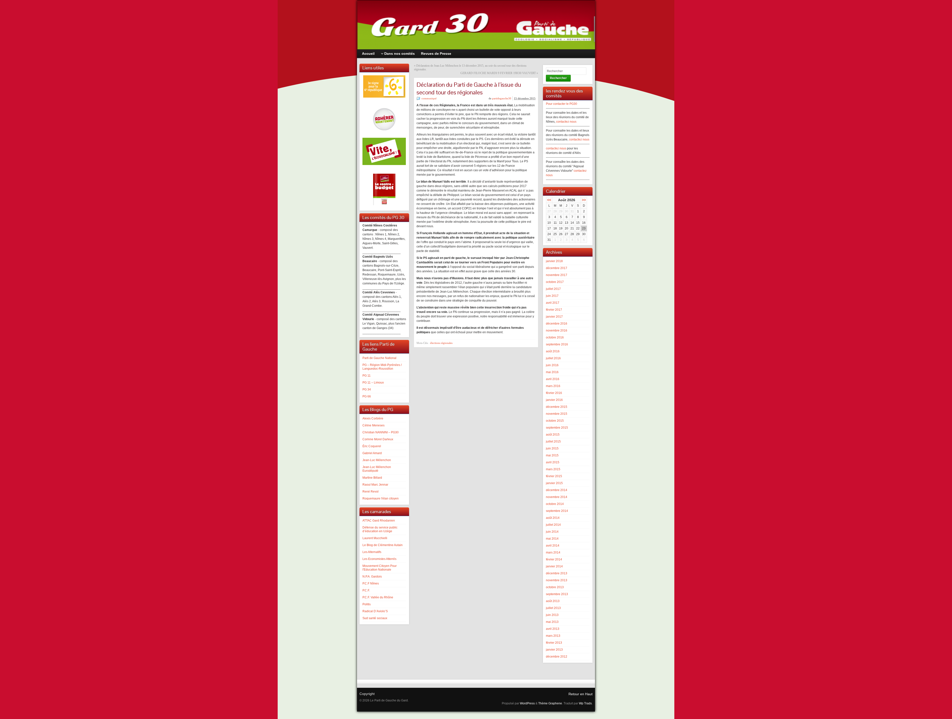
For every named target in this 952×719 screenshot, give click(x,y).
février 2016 (554, 393)
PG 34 (366, 389)
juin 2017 (552, 296)
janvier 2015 (554, 483)
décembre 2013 (556, 573)
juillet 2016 (553, 358)
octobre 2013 (555, 587)
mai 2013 (552, 622)
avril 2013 (552, 629)
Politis (366, 604)
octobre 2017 (555, 282)
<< (549, 200)
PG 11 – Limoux (373, 382)
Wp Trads (585, 703)
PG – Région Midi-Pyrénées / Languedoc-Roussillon (382, 366)
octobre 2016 (555, 337)
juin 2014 (552, 531)
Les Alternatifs (371, 552)
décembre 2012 (556, 656)
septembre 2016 (557, 344)
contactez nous (566, 121)
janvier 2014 (554, 566)
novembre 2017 (556, 275)
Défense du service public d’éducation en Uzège (379, 529)
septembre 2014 (557, 511)
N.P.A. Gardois (372, 576)
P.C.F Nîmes (370, 583)
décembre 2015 (556, 407)
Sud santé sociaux (374, 618)
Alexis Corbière (372, 418)
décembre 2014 (556, 490)
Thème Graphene (550, 703)
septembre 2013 (557, 594)
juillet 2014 (553, 524)
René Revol (370, 491)
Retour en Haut (580, 694)
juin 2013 (552, 615)
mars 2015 (553, 469)
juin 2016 (552, 365)
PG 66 (366, 396)
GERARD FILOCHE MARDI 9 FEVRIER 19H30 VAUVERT (498, 73)
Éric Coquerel (371, 446)
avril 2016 (552, 379)
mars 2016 (553, 386)
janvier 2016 (554, 400)
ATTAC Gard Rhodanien (378, 520)
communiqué (429, 98)
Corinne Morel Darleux (377, 439)
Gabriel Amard (372, 453)
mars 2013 (553, 635)
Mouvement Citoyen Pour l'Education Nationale (379, 567)
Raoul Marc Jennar (375, 484)
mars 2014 (553, 552)
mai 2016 (552, 372)
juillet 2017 (553, 289)
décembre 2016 (556, 323)
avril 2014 (552, 545)
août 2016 (553, 351)
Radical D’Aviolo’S (375, 611)
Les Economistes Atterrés (379, 559)
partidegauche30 (501, 98)
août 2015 (553, 434)
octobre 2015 (555, 420)
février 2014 (554, 559)
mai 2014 (552, 538)
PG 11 (366, 375)
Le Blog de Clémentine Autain (382, 545)
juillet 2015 (553, 441)
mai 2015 (552, 455)
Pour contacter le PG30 (561, 104)
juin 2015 (552, 448)
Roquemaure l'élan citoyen (380, 498)
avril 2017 (552, 302)
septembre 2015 (557, 427)
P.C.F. (366, 590)
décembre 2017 (556, 268)
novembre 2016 (556, 330)
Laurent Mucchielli (374, 538)
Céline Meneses (373, 425)
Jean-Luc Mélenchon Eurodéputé (376, 468)
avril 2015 (552, 462)
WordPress (527, 703)
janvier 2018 (554, 261)
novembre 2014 (556, 497)
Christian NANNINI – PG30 (380, 432)
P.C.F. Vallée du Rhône (377, 597)
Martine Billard (372, 477)
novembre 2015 (556, 413)
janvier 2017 (554, 316)
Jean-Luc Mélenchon (376, 460)
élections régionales (441, 342)
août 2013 (553, 601)
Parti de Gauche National (379, 358)
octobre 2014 (555, 504)
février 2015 (554, 476)
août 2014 (553, 518)
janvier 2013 (554, 649)
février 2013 (554, 642)
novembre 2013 (556, 580)
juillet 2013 (553, 608)
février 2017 (554, 309)
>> (584, 200)
